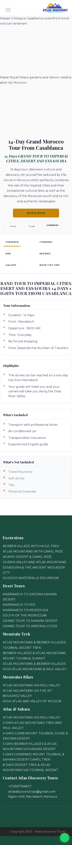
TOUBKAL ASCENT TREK (22, 647)
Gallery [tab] (11, 265)
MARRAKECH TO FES (19, 604)
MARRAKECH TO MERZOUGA (25, 610)
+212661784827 (19, 786)
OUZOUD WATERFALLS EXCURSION (31, 578)
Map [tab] (8, 253)
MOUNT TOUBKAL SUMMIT (24, 658)
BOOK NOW (36, 213)
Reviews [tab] (45, 253)
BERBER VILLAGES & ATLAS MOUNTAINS (34, 653)
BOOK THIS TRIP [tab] (50, 265)
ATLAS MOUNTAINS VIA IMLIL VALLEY (31, 685)
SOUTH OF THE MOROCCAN (25, 615)
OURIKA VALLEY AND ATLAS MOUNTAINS (34, 562)
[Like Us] (9, 815)
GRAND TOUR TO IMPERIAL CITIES (30, 626)
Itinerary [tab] (46, 242)
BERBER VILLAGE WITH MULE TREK (31, 546)
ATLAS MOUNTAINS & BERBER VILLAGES (34, 642)
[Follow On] (23, 815)
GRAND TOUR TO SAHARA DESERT (30, 621)
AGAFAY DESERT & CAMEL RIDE (27, 557)
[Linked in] (49, 815)
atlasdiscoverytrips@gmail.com (31, 791)
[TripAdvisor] (36, 815)
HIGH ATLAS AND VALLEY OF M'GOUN (32, 701)
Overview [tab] (12, 242)
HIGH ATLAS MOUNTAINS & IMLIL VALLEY (34, 669)
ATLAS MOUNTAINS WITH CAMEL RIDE (33, 551)
